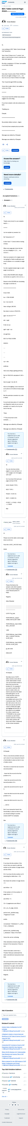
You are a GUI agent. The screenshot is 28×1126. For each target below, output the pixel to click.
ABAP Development (6, 35)
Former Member (11, 21)
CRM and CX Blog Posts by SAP (11, 1031)
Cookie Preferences (7, 1122)
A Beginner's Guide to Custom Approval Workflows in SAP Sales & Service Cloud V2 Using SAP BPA (14, 1036)
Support (21, 1118)
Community (11, 2)
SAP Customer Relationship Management (11, 37)
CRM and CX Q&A (7, 6)
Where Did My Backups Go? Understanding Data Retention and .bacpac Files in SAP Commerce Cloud (13, 1054)
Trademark (7, 1118)
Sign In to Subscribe (17, 14)
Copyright (7, 1113)
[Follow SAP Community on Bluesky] (12, 1104)
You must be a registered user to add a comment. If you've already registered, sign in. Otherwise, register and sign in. (14, 438)
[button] (3, 28)
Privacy (7, 1109)
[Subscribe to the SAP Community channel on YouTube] (15, 1104)
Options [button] (25, 14)
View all (4, 1096)
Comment (15, 150)
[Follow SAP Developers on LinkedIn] (18, 1104)
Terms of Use (21, 1109)
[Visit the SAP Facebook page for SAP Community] (9, 1104)
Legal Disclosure (21, 1113)
